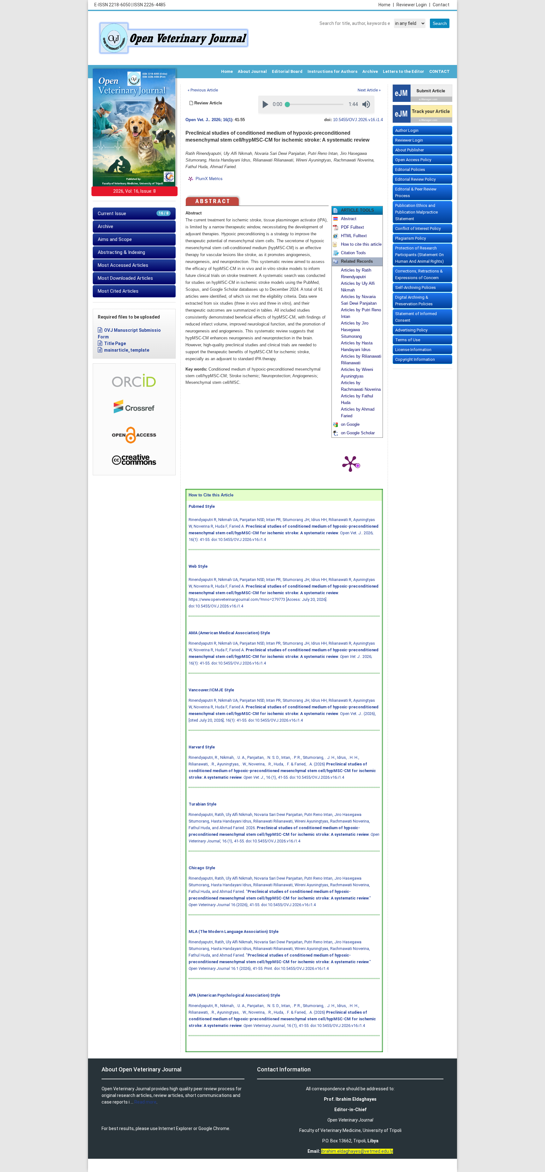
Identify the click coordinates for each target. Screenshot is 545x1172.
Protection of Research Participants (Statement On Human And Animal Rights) (419, 255)
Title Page (115, 343)
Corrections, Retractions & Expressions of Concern (419, 274)
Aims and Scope (115, 239)
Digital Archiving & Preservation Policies (414, 300)
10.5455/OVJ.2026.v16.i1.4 (358, 120)
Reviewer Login (413, 4)
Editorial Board (287, 71)
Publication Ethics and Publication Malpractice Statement (416, 212)
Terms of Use (407, 339)
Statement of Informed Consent (416, 317)
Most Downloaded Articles (125, 278)
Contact (441, 4)
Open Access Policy (413, 159)
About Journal (252, 71)
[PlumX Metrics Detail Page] (350, 463)
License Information (413, 349)
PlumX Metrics (209, 179)
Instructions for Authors (332, 71)
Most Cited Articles (118, 291)
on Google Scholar (358, 433)
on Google (350, 424)
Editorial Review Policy (415, 179)
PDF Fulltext (352, 227)
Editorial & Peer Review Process (416, 192)
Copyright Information (415, 359)
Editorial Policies (410, 169)
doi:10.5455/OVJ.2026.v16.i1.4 (238, 539)
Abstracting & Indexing (121, 252)
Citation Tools (353, 253)
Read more (145, 1102)
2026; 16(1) (222, 120)
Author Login (407, 130)
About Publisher (409, 150)
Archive (370, 71)
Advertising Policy (411, 330)
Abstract (348, 219)
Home (386, 4)
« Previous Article (203, 90)
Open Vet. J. (197, 120)
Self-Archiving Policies (415, 287)
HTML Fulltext (354, 236)
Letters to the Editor (403, 71)
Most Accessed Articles (123, 265)
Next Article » (369, 90)
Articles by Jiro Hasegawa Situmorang (354, 330)
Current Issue (133, 213)
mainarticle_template (126, 350)
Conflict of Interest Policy (418, 228)
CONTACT (439, 71)
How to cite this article (361, 244)
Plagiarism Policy (410, 238)
